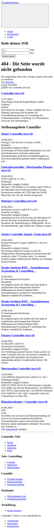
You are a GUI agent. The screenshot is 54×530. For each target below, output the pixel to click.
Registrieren (13, 34)
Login (10, 37)
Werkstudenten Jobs (16, 496)
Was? (32, 50)
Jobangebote (12, 429)
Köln (9, 450)
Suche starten (8, 56)
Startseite (9, 82)
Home (10, 31)
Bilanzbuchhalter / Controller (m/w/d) (24, 401)
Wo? (32, 53)
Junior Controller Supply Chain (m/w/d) (26, 234)
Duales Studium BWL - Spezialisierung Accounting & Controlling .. (25, 269)
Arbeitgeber (12, 520)
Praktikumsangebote (16, 499)
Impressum (12, 523)
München (11, 448)
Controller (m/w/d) (12, 93)
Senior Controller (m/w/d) (17, 133)
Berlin (10, 442)
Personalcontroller (15, 484)
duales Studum (14, 510)
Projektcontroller (15, 479)
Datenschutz (13, 526)
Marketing (12, 465)
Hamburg (11, 445)
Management (13, 467)
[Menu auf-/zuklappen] (25, 16)
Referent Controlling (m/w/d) (19, 201)
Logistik (11, 462)
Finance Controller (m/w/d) (18, 335)
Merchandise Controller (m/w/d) (21, 368)
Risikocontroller (14, 482)
